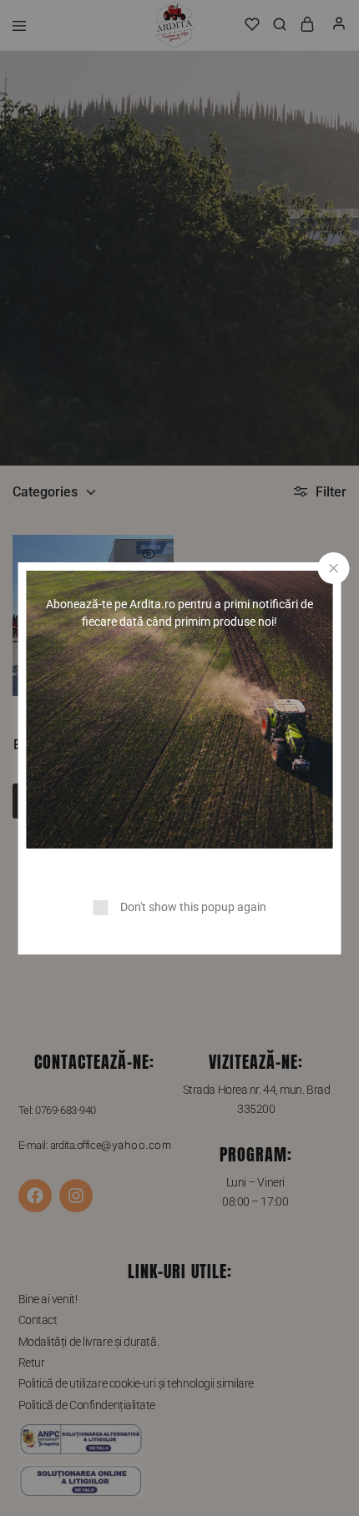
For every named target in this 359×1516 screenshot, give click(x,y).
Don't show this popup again (193, 907)
